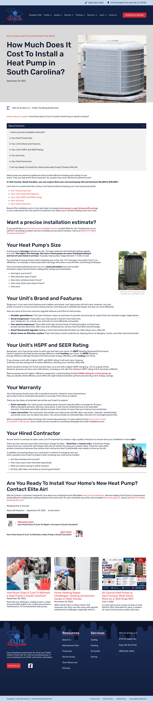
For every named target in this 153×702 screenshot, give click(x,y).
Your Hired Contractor (21, 161)
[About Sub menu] (106, 15)
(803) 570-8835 (88, 231)
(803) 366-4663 (126, 651)
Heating (57, 15)
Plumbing (79, 15)
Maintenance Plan (70, 645)
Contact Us (113, 15)
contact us (13, 665)
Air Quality (95, 651)
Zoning (94, 657)
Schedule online (135, 15)
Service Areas (68, 657)
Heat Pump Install (28, 36)
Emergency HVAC (35, 15)
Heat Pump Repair (46, 36)
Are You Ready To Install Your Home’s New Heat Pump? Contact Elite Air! (44, 167)
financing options (112, 497)
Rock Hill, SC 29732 (128, 645)
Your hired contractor (21, 204)
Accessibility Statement (137, 699)
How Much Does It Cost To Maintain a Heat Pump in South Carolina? (28, 594)
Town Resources (69, 662)
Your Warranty (18, 155)
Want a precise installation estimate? (28, 132)
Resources (91, 15)
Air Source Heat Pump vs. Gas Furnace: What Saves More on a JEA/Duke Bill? (118, 595)
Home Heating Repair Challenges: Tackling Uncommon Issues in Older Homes (74, 595)
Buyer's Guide (13, 36)
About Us (66, 640)
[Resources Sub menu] (96, 15)
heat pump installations (93, 495)
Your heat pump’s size (21, 190)
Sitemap (66, 668)
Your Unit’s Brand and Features (25, 144)
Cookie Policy (121, 699)
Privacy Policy (108, 699)
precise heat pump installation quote (41, 228)
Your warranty (17, 200)
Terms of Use (95, 699)
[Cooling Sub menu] (51, 15)
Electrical (67, 15)
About (102, 15)
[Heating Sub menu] (61, 15)
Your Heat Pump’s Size (21, 138)
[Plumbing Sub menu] (84, 15)
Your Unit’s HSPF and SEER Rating (27, 149)
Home (9, 116)
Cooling (46, 15)
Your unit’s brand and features (25, 194)
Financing (67, 651)
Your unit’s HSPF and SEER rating (26, 197)
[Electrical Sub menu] (73, 15)
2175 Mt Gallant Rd (127, 639)
